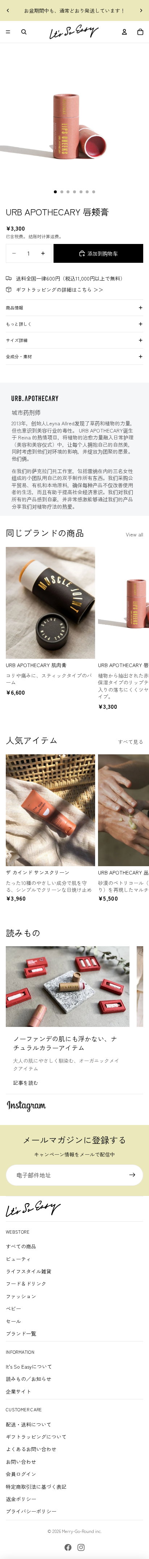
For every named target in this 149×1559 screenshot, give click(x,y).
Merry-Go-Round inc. (82, 1531)
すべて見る (130, 741)
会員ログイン (21, 1474)
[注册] (132, 1175)
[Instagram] (81, 1547)
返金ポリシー (21, 1499)
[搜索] (24, 32)
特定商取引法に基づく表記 (36, 1486)
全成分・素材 (19, 356)
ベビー (13, 1308)
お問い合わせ (21, 1461)
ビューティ (18, 1259)
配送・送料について (28, 1424)
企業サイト (18, 1391)
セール (13, 1321)
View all (134, 534)
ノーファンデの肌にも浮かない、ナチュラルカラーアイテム (65, 1043)
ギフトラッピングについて (36, 1436)
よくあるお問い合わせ (31, 1449)
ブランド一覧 (21, 1333)
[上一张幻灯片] (8, 10)
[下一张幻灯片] (141, 10)
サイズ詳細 (16, 340)
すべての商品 (21, 1246)
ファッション (21, 1296)
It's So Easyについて (29, 1366)
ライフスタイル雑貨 (28, 1271)
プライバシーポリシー (31, 1511)
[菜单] (8, 32)
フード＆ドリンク (26, 1283)
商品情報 (14, 307)
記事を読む (25, 1082)
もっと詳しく (19, 324)
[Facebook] (68, 1547)
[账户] (124, 32)
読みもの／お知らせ (28, 1378)
